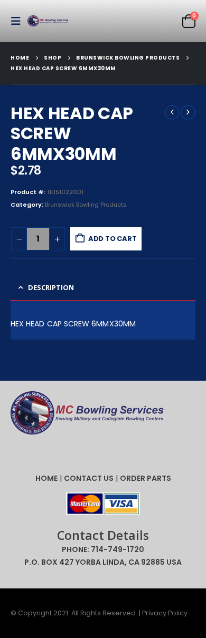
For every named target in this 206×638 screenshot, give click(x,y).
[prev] (172, 112)
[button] (19, 21)
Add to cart (112, 239)
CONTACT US (89, 478)
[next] (188, 112)
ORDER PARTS (145, 478)
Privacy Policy (165, 612)
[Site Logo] (48, 21)
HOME (46, 478)
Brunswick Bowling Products (86, 204)
